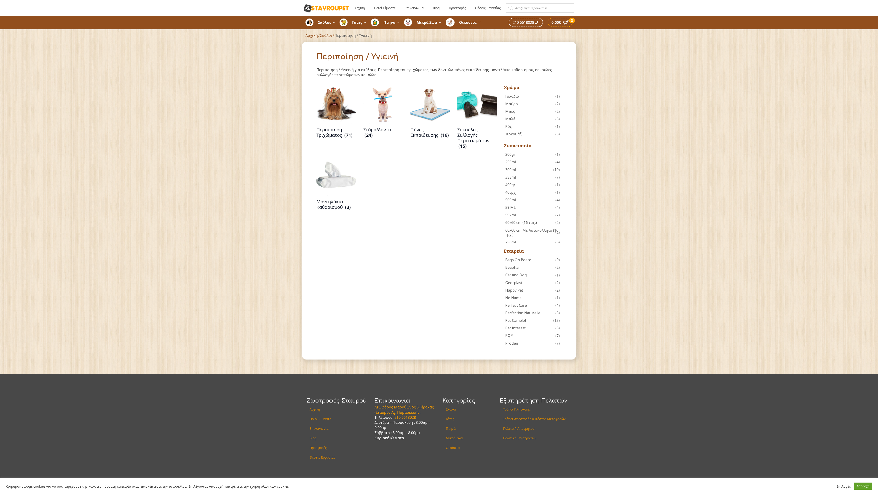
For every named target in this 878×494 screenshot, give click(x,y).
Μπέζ (510, 111)
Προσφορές (457, 8)
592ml (510, 214)
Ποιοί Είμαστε (385, 8)
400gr (510, 184)
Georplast (513, 282)
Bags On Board (518, 259)
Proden (511, 343)
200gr (510, 154)
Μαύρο (511, 103)
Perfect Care (516, 305)
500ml (510, 199)
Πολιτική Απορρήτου (519, 428)
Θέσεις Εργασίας (488, 8)
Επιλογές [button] (843, 486)
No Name (513, 297)
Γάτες (357, 22)
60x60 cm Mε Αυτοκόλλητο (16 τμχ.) (531, 232)
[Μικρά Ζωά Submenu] (441, 22)
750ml (510, 242)
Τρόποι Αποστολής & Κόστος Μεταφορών (534, 419)
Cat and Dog (516, 274)
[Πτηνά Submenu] (399, 22)
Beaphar (512, 267)
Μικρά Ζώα (454, 438)
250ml (510, 161)
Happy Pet (514, 290)
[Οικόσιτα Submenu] (480, 22)
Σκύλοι (324, 22)
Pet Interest (515, 327)
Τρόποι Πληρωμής (516, 409)
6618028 (409, 417)
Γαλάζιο (512, 96)
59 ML (510, 207)
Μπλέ (510, 118)
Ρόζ (508, 126)
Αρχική (359, 8)
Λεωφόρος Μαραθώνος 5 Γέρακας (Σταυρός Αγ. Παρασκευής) (404, 410)
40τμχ (510, 192)
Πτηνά (389, 22)
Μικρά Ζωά (427, 22)
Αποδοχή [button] (863, 486)
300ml (510, 169)
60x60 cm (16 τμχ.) (521, 222)
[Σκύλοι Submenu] (335, 22)
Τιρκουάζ (513, 134)
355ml (510, 177)
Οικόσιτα (467, 22)
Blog (436, 8)
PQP (509, 335)
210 (398, 417)
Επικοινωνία (414, 8)
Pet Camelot (515, 320)
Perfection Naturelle (522, 312)
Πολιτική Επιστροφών (519, 438)
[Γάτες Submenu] (366, 22)
